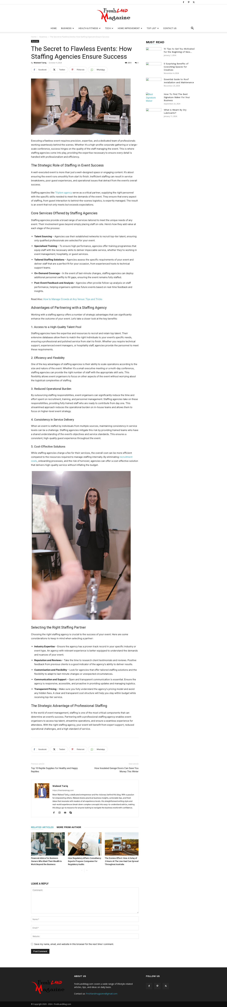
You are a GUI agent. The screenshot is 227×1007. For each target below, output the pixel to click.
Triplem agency (63, 192)
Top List (151, 28)
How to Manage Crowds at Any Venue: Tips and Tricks (72, 299)
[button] (192, 28)
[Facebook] (183, 2)
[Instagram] (60, 813)
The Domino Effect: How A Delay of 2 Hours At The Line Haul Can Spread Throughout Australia (122, 861)
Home (53, 28)
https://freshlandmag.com (63, 790)
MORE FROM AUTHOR (69, 827)
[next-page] (87, 870)
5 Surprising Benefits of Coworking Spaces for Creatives (176, 66)
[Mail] (66, 813)
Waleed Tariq (40, 62)
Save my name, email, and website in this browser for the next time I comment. (74, 944)
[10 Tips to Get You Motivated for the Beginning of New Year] (153, 52)
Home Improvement (129, 28)
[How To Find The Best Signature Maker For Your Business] (153, 98)
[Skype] (71, 813)
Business (66, 28)
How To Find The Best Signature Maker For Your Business (177, 97)
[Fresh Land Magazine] (113, 14)
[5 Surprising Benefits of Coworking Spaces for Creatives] (153, 67)
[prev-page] (82, 870)
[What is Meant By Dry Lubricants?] (153, 113)
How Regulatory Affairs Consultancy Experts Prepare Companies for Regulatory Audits (84, 861)
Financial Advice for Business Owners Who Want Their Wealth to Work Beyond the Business (46, 861)
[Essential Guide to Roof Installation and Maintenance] (153, 83)
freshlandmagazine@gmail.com (101, 993)
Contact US (170, 28)
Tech (108, 28)
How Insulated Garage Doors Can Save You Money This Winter (117, 770)
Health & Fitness (88, 28)
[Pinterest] (188, 2)
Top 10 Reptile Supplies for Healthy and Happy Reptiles (54, 770)
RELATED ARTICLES (42, 827)
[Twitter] (193, 2)
